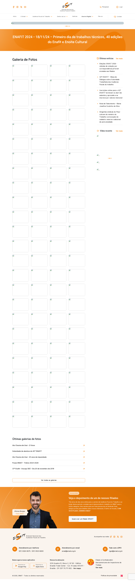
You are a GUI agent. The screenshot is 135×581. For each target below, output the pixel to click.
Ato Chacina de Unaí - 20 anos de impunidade (29, 457)
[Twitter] (21, 7)
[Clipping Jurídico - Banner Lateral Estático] (110, 162)
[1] (66, 26)
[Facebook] (13, 7)
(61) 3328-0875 (24, 553)
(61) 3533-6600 (37, 553)
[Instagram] (17, 7)
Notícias (74, 16)
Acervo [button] (86, 16)
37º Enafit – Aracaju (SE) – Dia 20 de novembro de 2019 (33, 469)
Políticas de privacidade (109, 577)
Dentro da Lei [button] (61, 16)
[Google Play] (20, 567)
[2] (68, 26)
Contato (119, 16)
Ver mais (119, 59)
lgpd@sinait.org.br (116, 553)
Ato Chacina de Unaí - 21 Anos (23, 445)
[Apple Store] (38, 567)
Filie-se (100, 16)
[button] (43, 17)
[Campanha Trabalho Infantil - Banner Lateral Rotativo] (110, 155)
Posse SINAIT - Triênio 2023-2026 (25, 463)
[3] (69, 26)
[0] (65, 26)
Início (14, 16)
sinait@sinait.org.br (69, 553)
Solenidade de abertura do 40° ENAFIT (27, 451)
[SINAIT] (67, 6)
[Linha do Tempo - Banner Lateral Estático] (110, 170)
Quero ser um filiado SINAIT (26, 519)
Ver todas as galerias (49, 480)
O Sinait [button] (23, 16)
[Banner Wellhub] (67, 23)
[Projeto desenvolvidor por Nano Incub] (122, 577)
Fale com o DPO (115, 550)
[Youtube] (25, 7)
